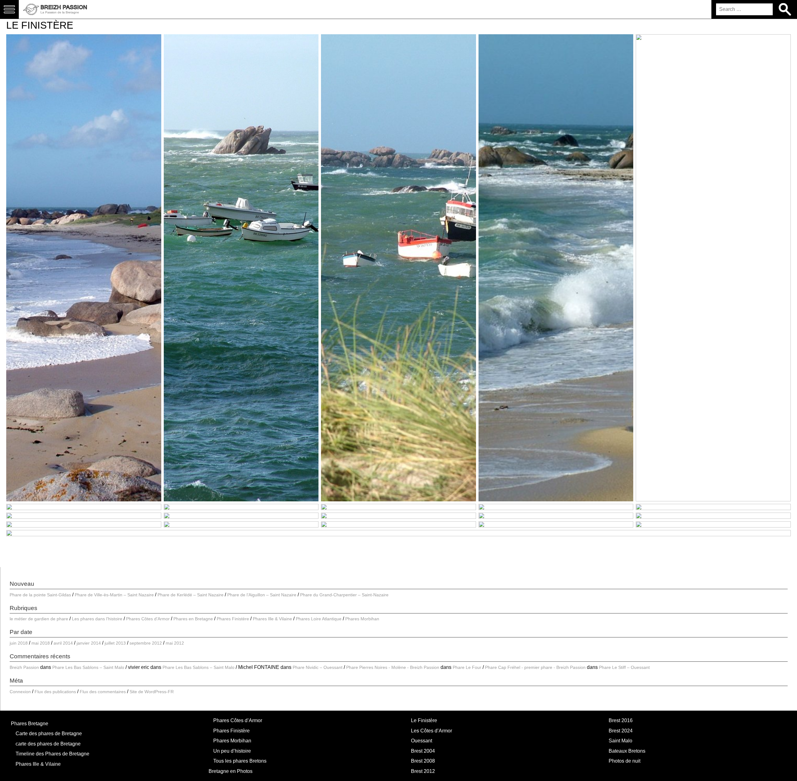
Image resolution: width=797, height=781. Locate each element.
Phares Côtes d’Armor (237, 720)
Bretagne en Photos (230, 771)
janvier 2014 (89, 643)
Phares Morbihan (362, 618)
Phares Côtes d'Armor (148, 618)
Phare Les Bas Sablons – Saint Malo (88, 667)
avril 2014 (63, 643)
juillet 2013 (115, 643)
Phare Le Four (467, 667)
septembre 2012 (146, 643)
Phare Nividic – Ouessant (317, 667)
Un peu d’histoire (232, 751)
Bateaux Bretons (627, 751)
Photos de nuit (624, 761)
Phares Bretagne (29, 723)
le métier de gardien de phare (39, 618)
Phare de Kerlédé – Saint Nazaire (191, 594)
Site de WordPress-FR (152, 691)
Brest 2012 (423, 771)
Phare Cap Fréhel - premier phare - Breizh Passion (535, 667)
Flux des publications (55, 691)
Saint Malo (620, 740)
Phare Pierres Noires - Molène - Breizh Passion (392, 667)
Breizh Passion (24, 667)
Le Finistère (424, 720)
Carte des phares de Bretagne (49, 733)
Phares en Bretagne (193, 618)
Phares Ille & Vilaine (272, 618)
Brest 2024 (621, 730)
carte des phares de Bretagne (48, 743)
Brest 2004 (423, 751)
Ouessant (421, 740)
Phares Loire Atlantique (319, 618)
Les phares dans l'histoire (97, 618)
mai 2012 (175, 643)
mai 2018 (40, 643)
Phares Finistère (233, 618)
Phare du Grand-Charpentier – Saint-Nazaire (344, 594)
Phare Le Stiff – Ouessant (624, 667)
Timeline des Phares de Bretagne (52, 753)
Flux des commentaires (103, 691)
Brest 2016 (621, 720)
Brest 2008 (423, 761)
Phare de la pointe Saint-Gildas (40, 594)
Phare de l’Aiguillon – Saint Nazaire (261, 594)
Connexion (20, 691)
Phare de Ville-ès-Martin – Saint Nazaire (114, 594)
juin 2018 (19, 643)
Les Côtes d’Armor (431, 730)
